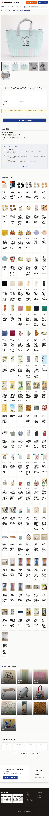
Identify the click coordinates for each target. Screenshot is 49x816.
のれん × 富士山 (35, 753)
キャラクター (42, 748)
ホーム (27, 792)
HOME (2, 10)
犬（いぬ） (7, 748)
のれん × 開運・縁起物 (23, 753)
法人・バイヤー (19, 7)
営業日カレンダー (4, 792)
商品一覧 (6, 10)
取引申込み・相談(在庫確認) (24, 120)
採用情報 (39, 797)
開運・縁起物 (18, 744)
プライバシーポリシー (41, 794)
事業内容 (13, 7)
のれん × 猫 (13, 753)
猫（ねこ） (42, 744)
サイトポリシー (40, 795)
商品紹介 (2, 7)
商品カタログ (39, 792)
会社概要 (8, 7)
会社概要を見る (24, 166)
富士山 (18, 748)
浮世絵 (30, 744)
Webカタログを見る (31, 2)
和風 (7, 744)
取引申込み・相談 (42, 2)
